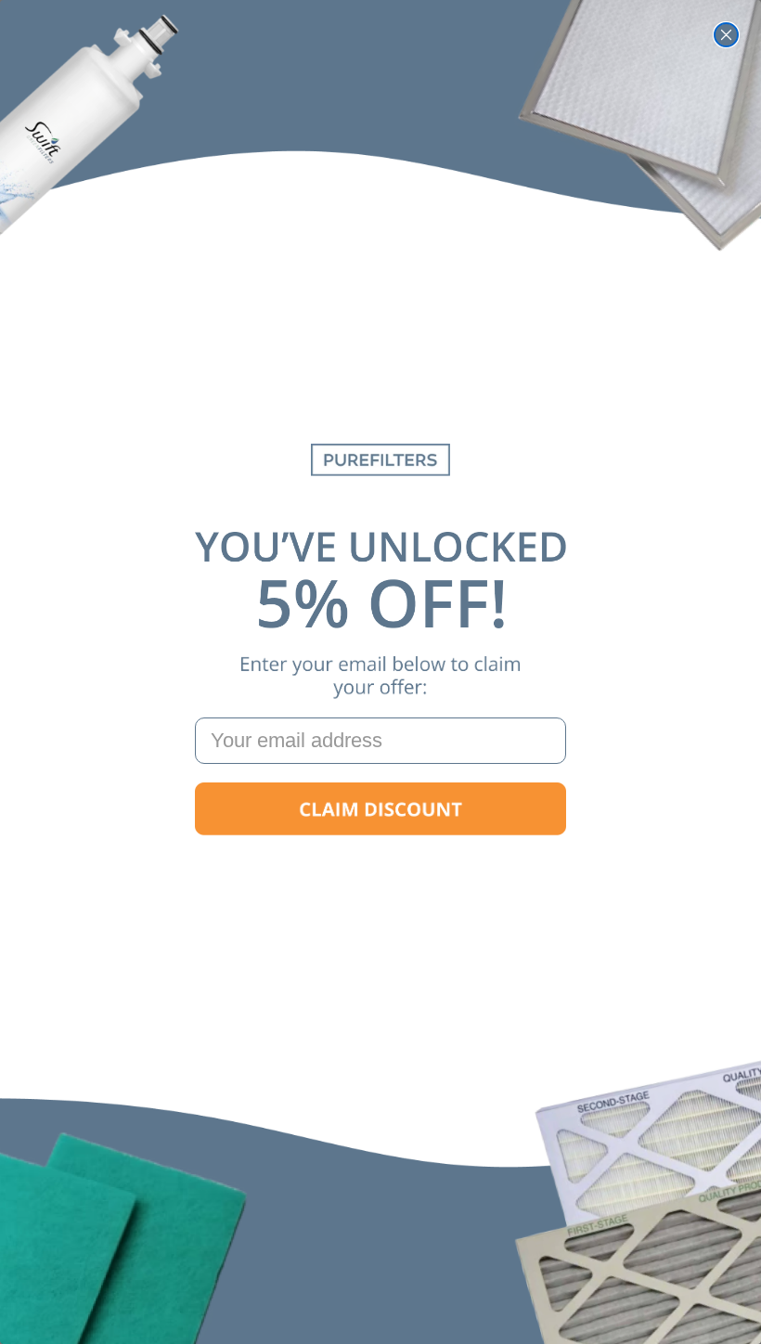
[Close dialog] (726, 34)
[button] (380, 809)
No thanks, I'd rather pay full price (380, 868)
